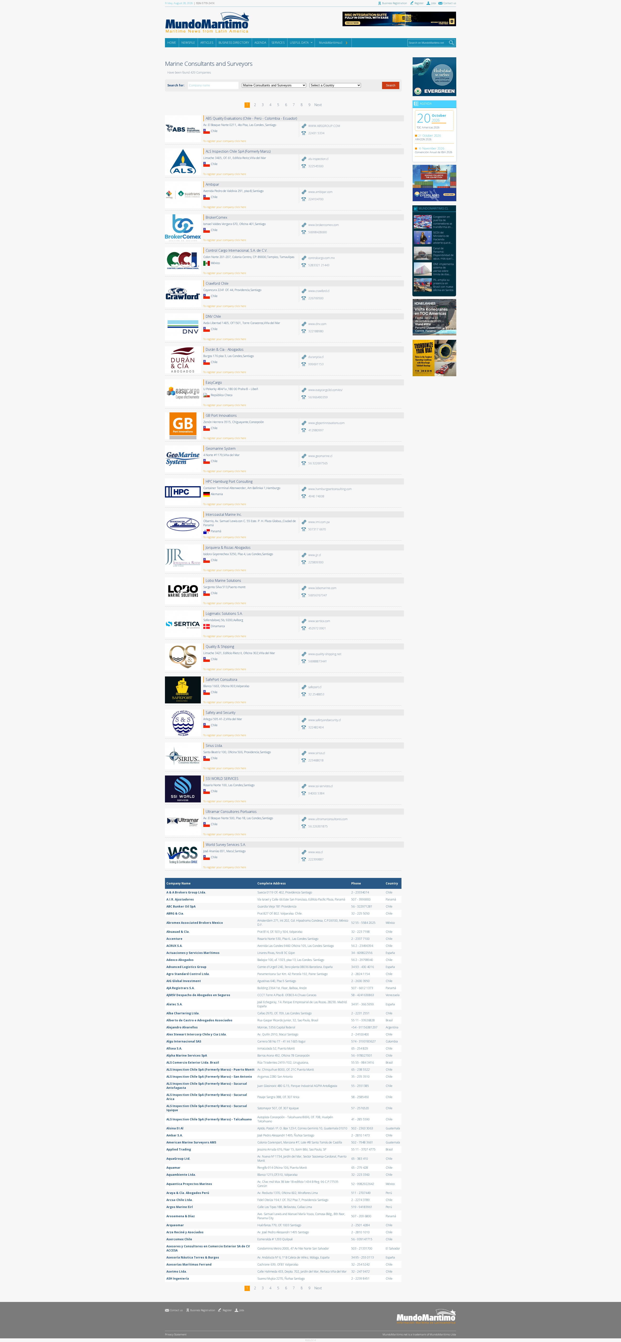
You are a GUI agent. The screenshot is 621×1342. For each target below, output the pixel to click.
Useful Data (299, 43)
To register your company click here (224, 141)
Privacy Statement (176, 1334)
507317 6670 (317, 529)
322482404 (316, 727)
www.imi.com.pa (319, 522)
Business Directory (234, 43)
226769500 (316, 298)
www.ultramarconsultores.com (328, 819)
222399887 (316, 859)
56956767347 (317, 595)
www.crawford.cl (318, 291)
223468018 (316, 760)
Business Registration (202, 1310)
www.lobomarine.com (322, 588)
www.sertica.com (319, 621)
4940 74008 (316, 496)
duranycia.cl (316, 357)
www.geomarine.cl (320, 456)
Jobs (241, 1310)
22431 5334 (316, 133)
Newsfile (188, 43)
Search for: (176, 85)
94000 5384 (316, 793)
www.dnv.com (317, 324)
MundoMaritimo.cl (330, 43)
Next (318, 104)
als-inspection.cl (318, 159)
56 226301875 (318, 826)
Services (278, 43)
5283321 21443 (318, 265)
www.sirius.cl (316, 753)
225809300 (316, 562)
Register (227, 1310)
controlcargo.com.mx (321, 258)
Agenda (260, 43)
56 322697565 (318, 463)
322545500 (316, 166)
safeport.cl (314, 687)
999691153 (316, 364)
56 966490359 (318, 397)
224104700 (316, 199)
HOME (171, 43)
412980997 (316, 430)
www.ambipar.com (320, 192)
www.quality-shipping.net (324, 654)
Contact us (176, 1310)
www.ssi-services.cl (320, 786)
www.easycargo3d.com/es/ (325, 390)
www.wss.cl (315, 852)
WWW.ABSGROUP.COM (324, 126)
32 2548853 (316, 694)
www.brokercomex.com (323, 225)
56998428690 (317, 232)
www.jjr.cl (314, 555)
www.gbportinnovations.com (326, 423)
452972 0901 (317, 628)
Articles (206, 43)
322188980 (316, 331)
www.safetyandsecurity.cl (324, 720)
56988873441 (317, 661)
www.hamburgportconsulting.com (330, 489)
